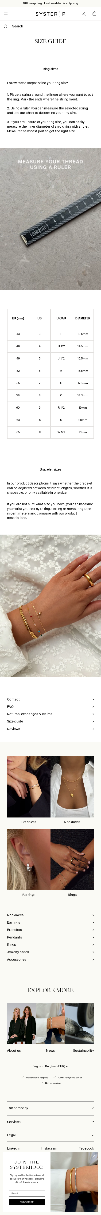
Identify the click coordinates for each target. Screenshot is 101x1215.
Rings (72, 895)
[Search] (5, 26)
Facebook (86, 1148)
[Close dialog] (94, 1156)
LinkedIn (13, 1148)
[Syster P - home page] (50, 14)
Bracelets (28, 822)
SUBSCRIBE (27, 1202)
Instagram (49, 1148)
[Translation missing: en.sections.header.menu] (4, 14)
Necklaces (72, 822)
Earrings (28, 895)
